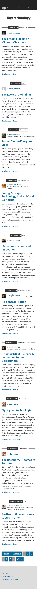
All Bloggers (8, 576)
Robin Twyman (14, 135)
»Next (20, 559)
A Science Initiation (14, 301)
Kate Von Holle (14, 241)
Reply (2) (16, 492)
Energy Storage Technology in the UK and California (18, 196)
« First (6, 554)
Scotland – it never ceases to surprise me (18, 515)
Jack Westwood (14, 33)
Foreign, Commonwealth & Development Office (18, 8)
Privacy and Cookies (12, 580)
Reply (15, 74)
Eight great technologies (17, 410)
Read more (6, 74)
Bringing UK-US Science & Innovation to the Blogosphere (18, 357)
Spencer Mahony (15, 506)
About (5, 573)
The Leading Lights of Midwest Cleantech (15, 40)
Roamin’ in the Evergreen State (17, 143)
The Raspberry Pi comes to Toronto (18, 461)
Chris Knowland (15, 185)
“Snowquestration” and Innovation (16, 247)
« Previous (16, 554)
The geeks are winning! (16, 94)
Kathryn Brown (14, 89)
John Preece (13, 404)
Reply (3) (16, 439)
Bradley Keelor (14, 295)
